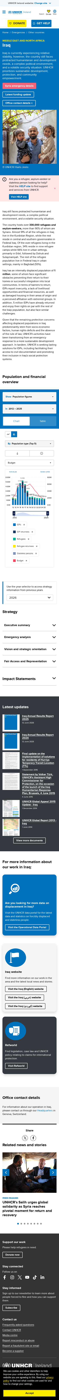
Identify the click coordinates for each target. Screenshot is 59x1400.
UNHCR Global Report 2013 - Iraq (39, 821)
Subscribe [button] (11, 1308)
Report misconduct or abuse (18, 1340)
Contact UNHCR (11, 1330)
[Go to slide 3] (25, 1224)
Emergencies (18, 32)
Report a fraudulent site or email (20, 1346)
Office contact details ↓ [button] (19, 103)
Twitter (20, 1277)
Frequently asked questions (18, 1325)
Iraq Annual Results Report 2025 (38, 717)
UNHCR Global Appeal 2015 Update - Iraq (39, 803)
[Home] (19, 12)
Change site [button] (40, 3)
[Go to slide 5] (32, 1224)
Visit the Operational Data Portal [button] (27, 927)
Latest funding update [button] (18, 94)
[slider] (15, 515)
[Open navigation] (4, 12)
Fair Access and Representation (25, 661)
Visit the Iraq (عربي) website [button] (24, 997)
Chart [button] (16, 421)
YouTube (27, 1277)
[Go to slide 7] (38, 1224)
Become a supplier (13, 1351)
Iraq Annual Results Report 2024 (38, 736)
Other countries (36, 32)
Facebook (4, 1277)
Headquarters (45, 1110)
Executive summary (17, 625)
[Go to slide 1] (18, 1224)
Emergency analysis (17, 637)
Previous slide (5, 1172)
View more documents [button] (29, 840)
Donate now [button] (12, 1255)
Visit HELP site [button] (19, 196)
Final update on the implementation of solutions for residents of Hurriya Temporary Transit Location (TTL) (38, 760)
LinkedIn (42, 1277)
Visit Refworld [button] (17, 1066)
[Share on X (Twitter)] (25, 1138)
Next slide (53, 1172)
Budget (11, 462)
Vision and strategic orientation (25, 649)
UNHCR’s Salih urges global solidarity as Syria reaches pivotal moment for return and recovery (27, 1208)
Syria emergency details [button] (19, 86)
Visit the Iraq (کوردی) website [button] (25, 1006)
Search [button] (41, 14)
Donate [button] (48, 14)
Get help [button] (43, 23)
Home (5, 32)
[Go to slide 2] (22, 1224)
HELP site (24, 186)
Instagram (12, 1277)
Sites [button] (55, 14)
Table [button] (43, 421)
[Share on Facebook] (33, 1138)
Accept (29, 1393)
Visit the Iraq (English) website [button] (26, 989)
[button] (8, 434)
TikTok (35, 1277)
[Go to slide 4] (28, 1224)
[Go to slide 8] (41, 1224)
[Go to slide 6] (35, 1224)
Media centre (10, 1335)
